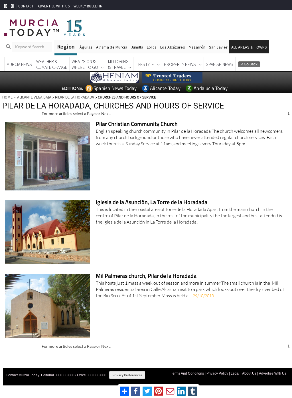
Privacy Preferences (127, 375)
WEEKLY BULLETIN (88, 6)
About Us (249, 373)
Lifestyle (144, 64)
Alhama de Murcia (111, 47)
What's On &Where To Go (85, 64)
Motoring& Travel (118, 64)
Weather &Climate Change (51, 64)
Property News (180, 64)
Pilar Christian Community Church (137, 124)
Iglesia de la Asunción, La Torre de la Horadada (151, 202)
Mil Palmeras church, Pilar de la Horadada (146, 276)
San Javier (218, 47)
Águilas (86, 47)
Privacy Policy (217, 373)
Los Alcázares (172, 47)
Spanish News (219, 64)
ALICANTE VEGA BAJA (33, 97)
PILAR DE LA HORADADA (74, 97)
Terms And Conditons (187, 373)
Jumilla (137, 47)
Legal (235, 373)
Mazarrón (197, 47)
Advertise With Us (272, 373)
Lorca (152, 47)
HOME (7, 97)
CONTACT (26, 6)
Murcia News (19, 64)
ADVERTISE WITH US (53, 6)
